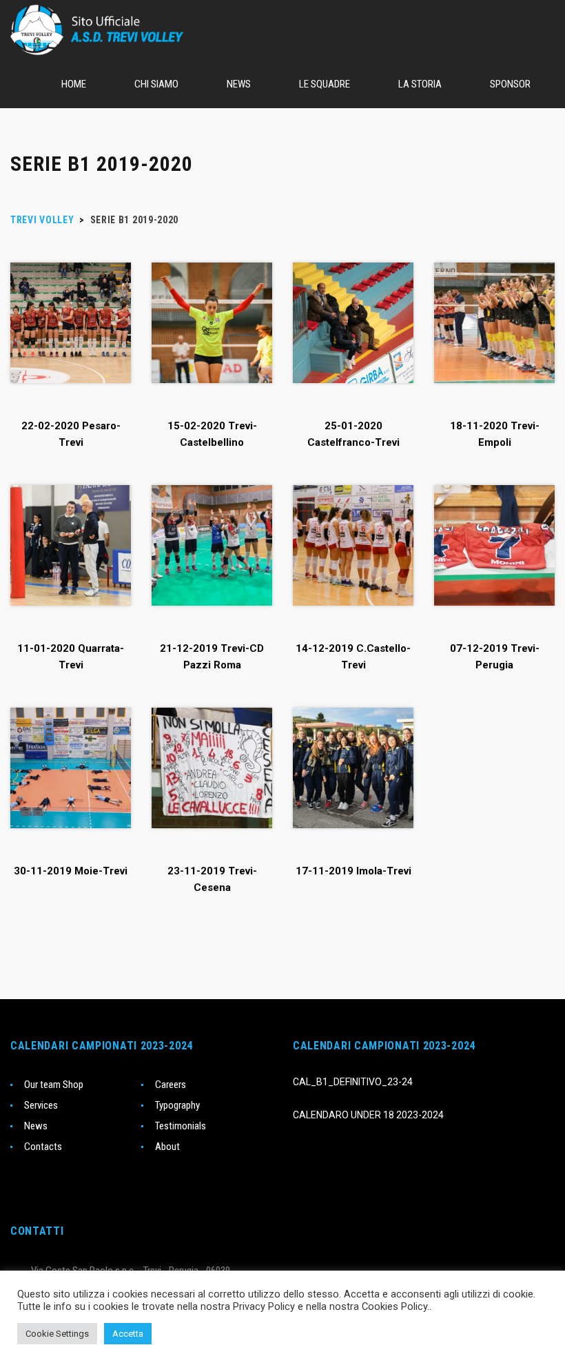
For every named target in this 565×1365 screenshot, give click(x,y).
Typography (177, 1105)
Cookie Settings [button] (57, 1333)
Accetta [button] (127, 1333)
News (36, 1126)
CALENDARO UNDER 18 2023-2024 (368, 1114)
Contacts (43, 1146)
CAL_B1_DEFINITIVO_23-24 (353, 1081)
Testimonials (180, 1126)
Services (41, 1105)
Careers (170, 1084)
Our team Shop (53, 1084)
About (167, 1146)
